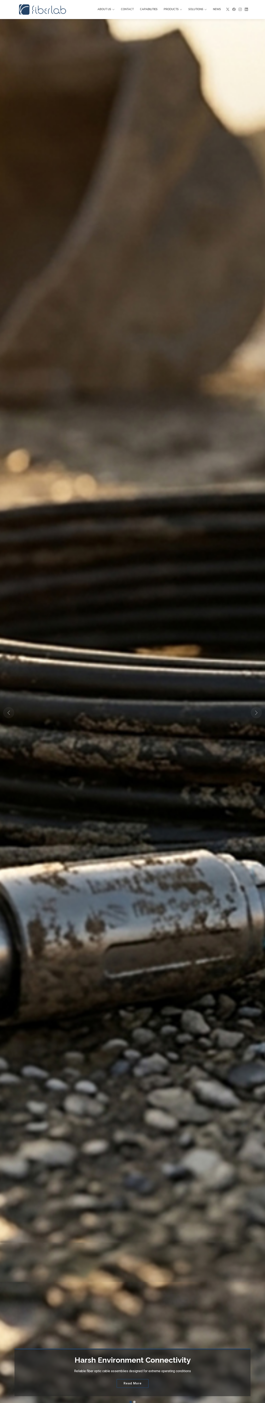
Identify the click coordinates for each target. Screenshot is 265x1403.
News (217, 9)
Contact (127, 9)
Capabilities (149, 9)
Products (171, 9)
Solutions (195, 9)
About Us (104, 9)
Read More (133, 1383)
